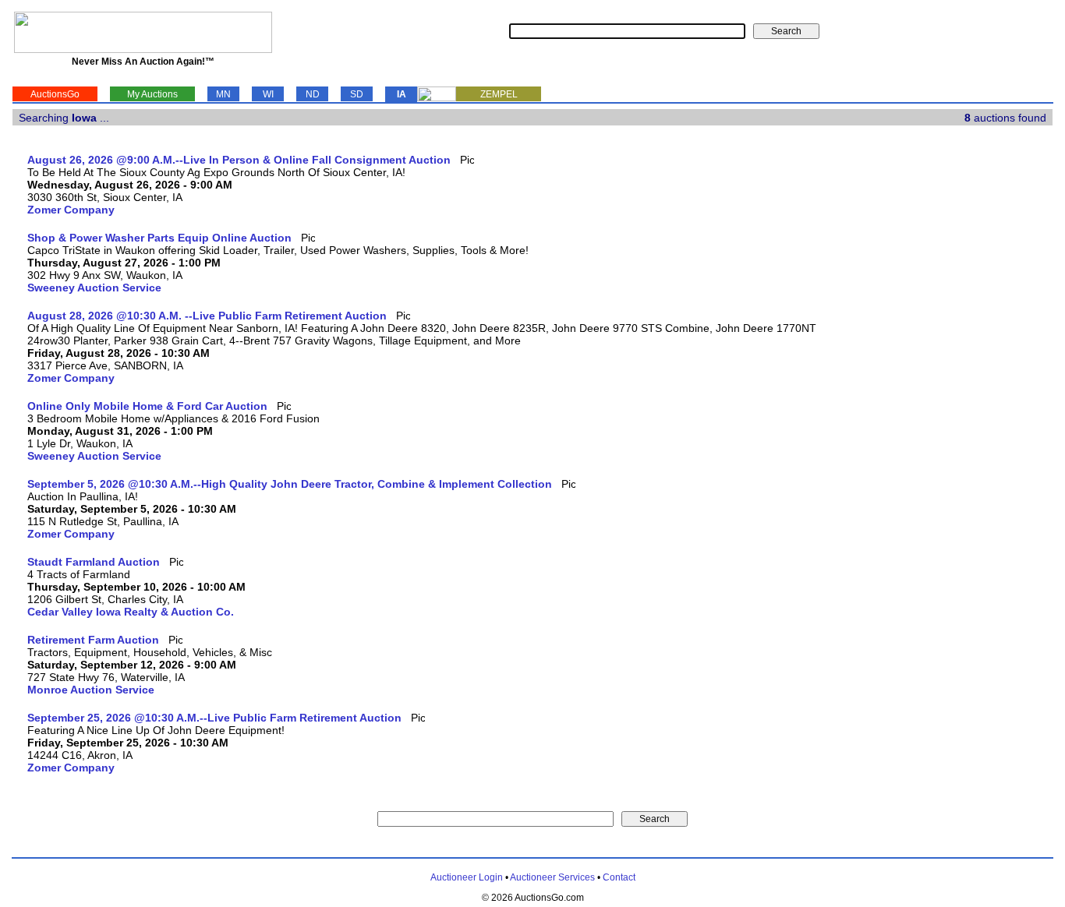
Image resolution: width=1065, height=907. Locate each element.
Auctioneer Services (552, 877)
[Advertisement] (988, 387)
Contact (619, 877)
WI (268, 94)
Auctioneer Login (466, 877)
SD (356, 94)
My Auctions (152, 94)
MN (223, 94)
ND (313, 94)
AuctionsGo (55, 94)
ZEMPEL (499, 94)
